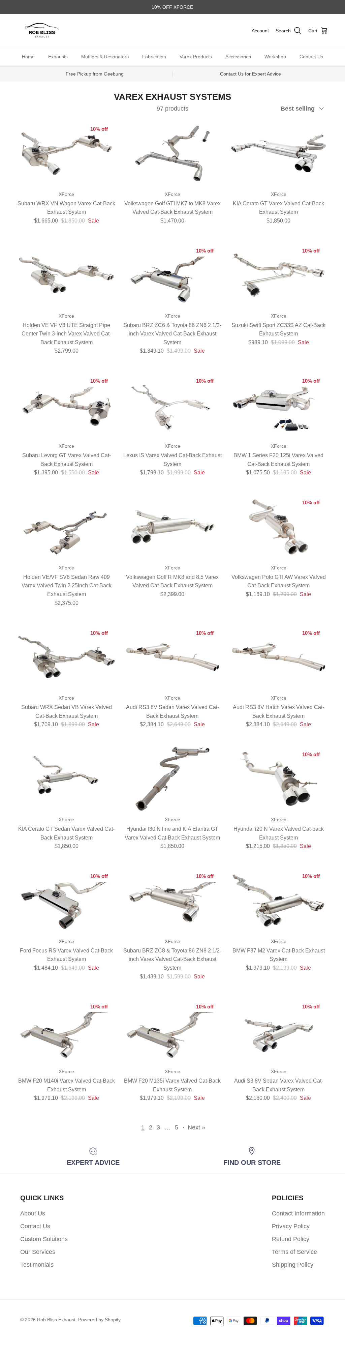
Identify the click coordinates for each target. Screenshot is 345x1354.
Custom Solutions (44, 1239)
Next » (196, 1127)
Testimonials (37, 1264)
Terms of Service (294, 1251)
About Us (32, 1213)
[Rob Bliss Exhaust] (42, 30)
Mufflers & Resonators (105, 56)
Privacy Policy (291, 1226)
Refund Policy (290, 1239)
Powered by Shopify (99, 1319)
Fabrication (154, 56)
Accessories (238, 56)
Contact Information (298, 1213)
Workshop (275, 56)
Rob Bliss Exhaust (56, 1319)
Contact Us (311, 56)
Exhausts (58, 56)
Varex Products (196, 56)
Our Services (37, 1251)
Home (28, 56)
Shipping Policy (292, 1264)
